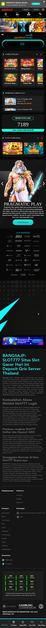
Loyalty (19, 499)
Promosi (19, 495)
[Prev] (37, 54)
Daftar (36, 9)
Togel (4, 527)
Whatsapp (9, 560)
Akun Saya (41, 624)
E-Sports (5, 545)
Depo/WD (23, 624)
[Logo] (7, 9)
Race (40, 16)
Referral (19, 502)
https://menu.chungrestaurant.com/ (32, 513)
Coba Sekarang (23, 222)
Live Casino (29, 16)
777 (21, 517)
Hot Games (5, 16)
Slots (17, 16)
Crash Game (6, 535)
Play (29, 37)
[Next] (41, 54)
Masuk (26, 9)
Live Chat (32, 624)
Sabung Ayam (6, 549)
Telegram (8, 564)
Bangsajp (6, 377)
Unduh (36, 3)
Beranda (4, 625)
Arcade (4, 538)
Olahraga (5, 531)
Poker (4, 542)
